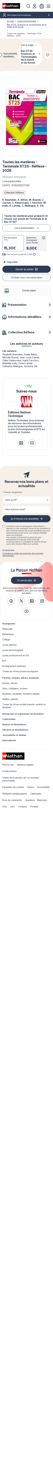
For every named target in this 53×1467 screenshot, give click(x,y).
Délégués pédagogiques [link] (14, 793)
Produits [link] (34, 806)
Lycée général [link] (9, 645)
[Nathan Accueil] (11, 6)
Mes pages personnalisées (19, 15)
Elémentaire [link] (8, 634)
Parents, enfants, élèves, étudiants (20, 678)
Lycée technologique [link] (12, 650)
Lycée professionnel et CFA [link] (15, 655)
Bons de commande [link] (12, 800)
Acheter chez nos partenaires (26, 277)
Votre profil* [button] (11, 500)
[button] (26, 116)
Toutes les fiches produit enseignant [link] (20, 671)
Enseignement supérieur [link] (14, 666)
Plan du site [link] (8, 764)
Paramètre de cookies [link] (13, 787)
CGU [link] (4, 806)
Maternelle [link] (7, 629)
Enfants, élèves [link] (9, 683)
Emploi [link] (31, 787)
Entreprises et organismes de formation (23, 714)
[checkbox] (4, 526)
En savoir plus (8, 550)
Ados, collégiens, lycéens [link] (14, 688)
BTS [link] (4, 660)
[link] (21, 443)
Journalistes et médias (14, 735)
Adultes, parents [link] (10, 699)
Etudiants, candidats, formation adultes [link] (21, 694)
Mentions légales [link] (25, 764)
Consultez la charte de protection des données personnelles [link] (23, 554)
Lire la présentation (24, 227)
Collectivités (8, 719)
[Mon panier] (42, 6)
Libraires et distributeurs (15, 729)
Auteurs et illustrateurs (14, 724)
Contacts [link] (22, 806)
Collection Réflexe (14, 192)
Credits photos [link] (9, 771)
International (9, 740)
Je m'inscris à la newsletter (24, 518)
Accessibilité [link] (43, 787)
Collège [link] (6, 639)
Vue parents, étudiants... (10, 55)
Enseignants (8, 623)
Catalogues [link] (35, 793)
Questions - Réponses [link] (36, 800)
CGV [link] (12, 806)
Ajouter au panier (24, 269)
